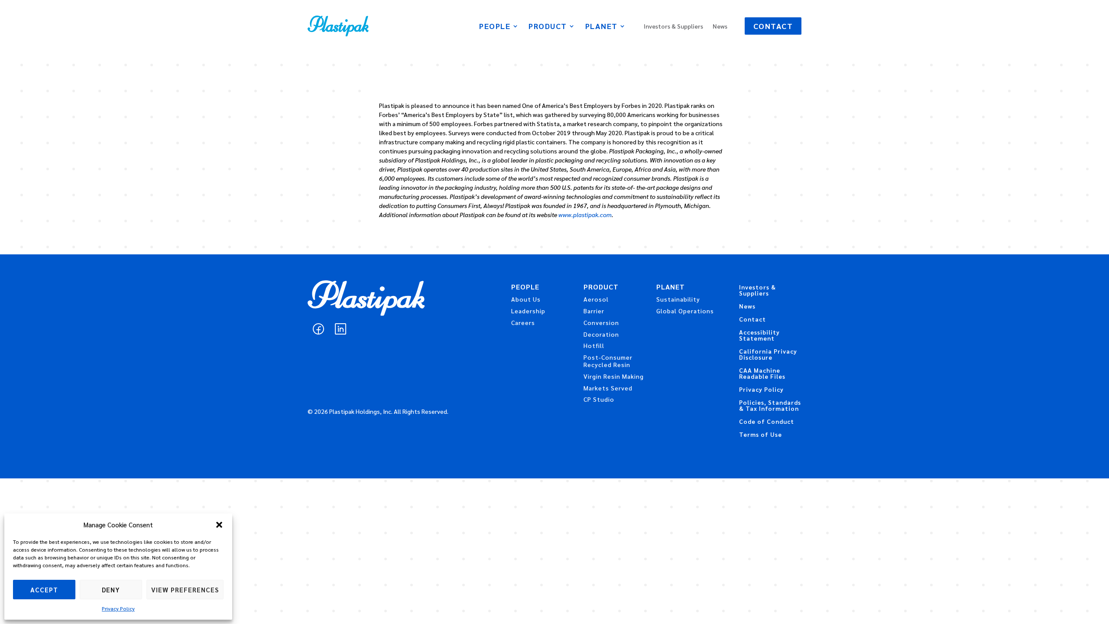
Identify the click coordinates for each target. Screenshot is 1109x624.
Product (548, 27)
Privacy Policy (118, 608)
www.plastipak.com (585, 214)
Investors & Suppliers (673, 26)
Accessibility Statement (759, 335)
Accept (44, 589)
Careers (523, 322)
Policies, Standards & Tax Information (770, 405)
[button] (219, 524)
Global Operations (685, 311)
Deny (111, 589)
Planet (601, 27)
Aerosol (596, 299)
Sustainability (678, 299)
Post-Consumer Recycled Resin (608, 360)
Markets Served (608, 388)
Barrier (594, 311)
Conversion (601, 322)
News (720, 26)
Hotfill (594, 345)
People (494, 27)
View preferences (185, 589)
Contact (773, 26)
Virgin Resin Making (614, 376)
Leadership (528, 311)
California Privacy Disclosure (768, 354)
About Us (526, 299)
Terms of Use (760, 434)
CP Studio (599, 399)
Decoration (601, 334)
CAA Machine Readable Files (762, 373)
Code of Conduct (766, 421)
